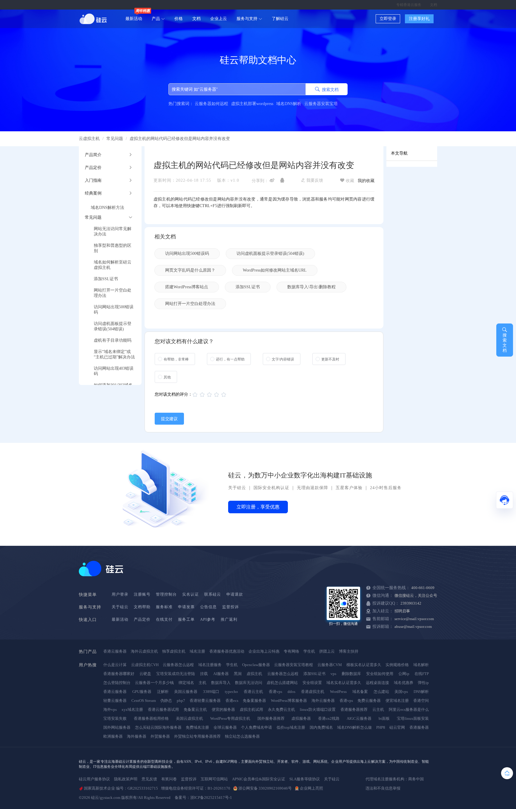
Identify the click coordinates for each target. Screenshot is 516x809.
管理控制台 (166, 594)
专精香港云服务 (408, 5)
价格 (178, 18)
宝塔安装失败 (115, 718)
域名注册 (197, 651)
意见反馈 (149, 779)
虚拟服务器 (301, 718)
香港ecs (231, 700)
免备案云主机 (195, 709)
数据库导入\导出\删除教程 (311, 287)
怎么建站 (381, 691)
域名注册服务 (210, 664)
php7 (181, 700)
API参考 (207, 619)
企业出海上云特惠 (264, 651)
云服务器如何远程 (211, 103)
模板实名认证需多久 (363, 664)
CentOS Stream (143, 700)
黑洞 (238, 673)
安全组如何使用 (379, 673)
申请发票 (186, 607)
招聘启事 (402, 611)
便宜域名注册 (397, 700)
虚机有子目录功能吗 (112, 340)
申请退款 (234, 594)
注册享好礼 (419, 18)
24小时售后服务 (386, 488)
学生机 (309, 651)
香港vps (275, 691)
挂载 (204, 673)
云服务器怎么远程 (178, 664)
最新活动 (133, 18)
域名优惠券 (403, 682)
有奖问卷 (169, 779)
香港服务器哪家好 (118, 673)
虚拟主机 (254, 673)
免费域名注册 (197, 727)
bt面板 (384, 718)
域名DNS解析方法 (107, 207)
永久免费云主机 (281, 709)
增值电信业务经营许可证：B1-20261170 (195, 788)
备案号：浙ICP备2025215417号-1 (203, 797)
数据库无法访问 (248, 682)
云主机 (378, 709)
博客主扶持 (348, 651)
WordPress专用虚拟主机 (230, 718)
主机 (202, 682)
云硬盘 (145, 673)
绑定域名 (186, 682)
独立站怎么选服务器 (242, 736)
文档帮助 (142, 607)
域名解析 (421, 664)
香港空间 (421, 700)
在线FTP (421, 673)
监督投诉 (230, 607)
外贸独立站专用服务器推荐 (197, 736)
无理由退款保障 (312, 488)
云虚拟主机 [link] (89, 138)
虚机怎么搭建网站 (282, 682)
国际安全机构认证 (271, 488)
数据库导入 (221, 682)
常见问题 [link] (114, 138)
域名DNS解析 (288, 103)
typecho (231, 691)
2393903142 (410, 603)
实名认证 (190, 594)
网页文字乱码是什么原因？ (190, 270)
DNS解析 (421, 691)
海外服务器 (136, 736)
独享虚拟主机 (173, 651)
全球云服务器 (225, 727)
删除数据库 (351, 673)
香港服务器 (419, 727)
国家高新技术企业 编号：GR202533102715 (121, 788)
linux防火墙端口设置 (318, 709)
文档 (433, 5)
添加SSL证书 (106, 279)
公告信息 (208, 607)
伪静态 (166, 700)
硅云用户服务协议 (94, 779)
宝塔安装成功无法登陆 (175, 673)
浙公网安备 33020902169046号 (265, 788)
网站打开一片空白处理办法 (190, 303)
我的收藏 (366, 180)
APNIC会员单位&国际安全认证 (258, 779)
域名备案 (360, 691)
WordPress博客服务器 (289, 700)
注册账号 (142, 594)
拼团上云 (327, 651)
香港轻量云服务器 (205, 700)
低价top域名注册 (291, 727)
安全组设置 (312, 682)
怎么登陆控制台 (116, 682)
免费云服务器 (369, 700)
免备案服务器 (254, 700)
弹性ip (423, 682)
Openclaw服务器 (256, 664)
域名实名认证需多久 (343, 682)
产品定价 (142, 619)
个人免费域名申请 (256, 727)
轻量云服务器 (115, 700)
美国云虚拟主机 (189, 718)
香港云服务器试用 (163, 709)
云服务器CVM (329, 664)
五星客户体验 (349, 488)
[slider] (210, 395)
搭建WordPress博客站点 (186, 287)
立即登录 (388, 18)
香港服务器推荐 (354, 709)
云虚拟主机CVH (145, 664)
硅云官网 (397, 727)
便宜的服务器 (223, 709)
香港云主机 (253, 691)
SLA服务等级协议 (304, 779)
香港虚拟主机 (312, 691)
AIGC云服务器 (359, 718)
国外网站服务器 (116, 727)
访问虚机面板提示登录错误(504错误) (270, 253)
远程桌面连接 (377, 682)
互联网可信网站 (214, 779)
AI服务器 (221, 673)
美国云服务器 (185, 691)
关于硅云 (237, 488)
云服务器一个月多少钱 (154, 682)
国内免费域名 (321, 727)
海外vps (110, 709)
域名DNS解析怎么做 (354, 727)
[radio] (175, 359)
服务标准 (164, 607)
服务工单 (186, 619)
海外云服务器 (323, 700)
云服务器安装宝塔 (321, 103)
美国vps (401, 691)
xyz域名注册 (132, 709)
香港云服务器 (115, 651)
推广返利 (229, 619)
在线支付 (164, 619)
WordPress (338, 691)
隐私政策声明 (125, 779)
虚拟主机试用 (251, 709)
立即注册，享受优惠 (258, 506)
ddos (291, 691)
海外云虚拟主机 (144, 651)
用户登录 (120, 594)
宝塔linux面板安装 (413, 718)
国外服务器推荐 (271, 718)
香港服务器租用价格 (151, 718)
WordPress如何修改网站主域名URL (275, 270)
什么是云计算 (115, 664)
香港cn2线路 (329, 718)
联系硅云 (212, 594)
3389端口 (211, 691)
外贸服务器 (160, 736)
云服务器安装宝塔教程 (293, 664)
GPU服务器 (141, 691)
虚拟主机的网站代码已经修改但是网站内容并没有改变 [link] (180, 138)
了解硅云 (280, 18)
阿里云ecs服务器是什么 (409, 709)
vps (333, 673)
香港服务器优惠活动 (226, 651)
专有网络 (291, 651)
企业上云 (218, 18)
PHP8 (380, 727)
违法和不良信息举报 (383, 788)
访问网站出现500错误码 (187, 253)
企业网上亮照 (311, 788)
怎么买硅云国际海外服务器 (158, 727)
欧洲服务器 (113, 736)
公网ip (403, 673)
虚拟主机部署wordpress (252, 103)
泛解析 (163, 691)
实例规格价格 (397, 664)
